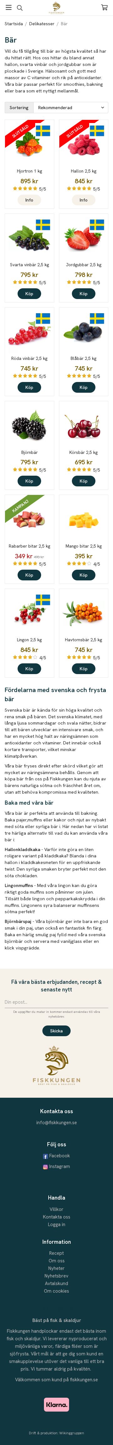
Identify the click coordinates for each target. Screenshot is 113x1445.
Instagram (59, 1166)
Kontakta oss (56, 1217)
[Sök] (19, 8)
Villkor (56, 1209)
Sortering (19, 107)
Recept (56, 1253)
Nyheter (56, 1268)
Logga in (56, 1224)
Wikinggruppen (71, 1433)
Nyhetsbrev (56, 1276)
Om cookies (56, 1291)
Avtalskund (56, 1283)
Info (29, 200)
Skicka (56, 1031)
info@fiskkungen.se (56, 1122)
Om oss (57, 1261)
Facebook (59, 1156)
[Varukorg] (104, 7)
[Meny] (8, 7)
